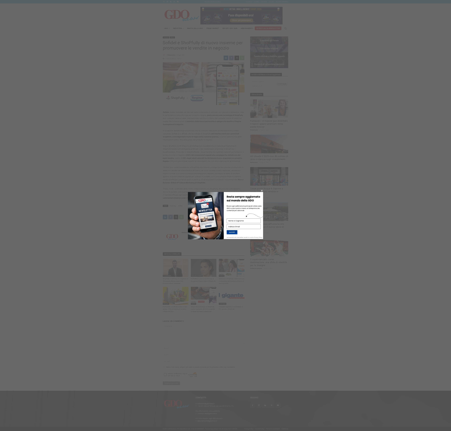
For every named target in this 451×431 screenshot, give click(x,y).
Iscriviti (232, 232)
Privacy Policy (258, 237)
